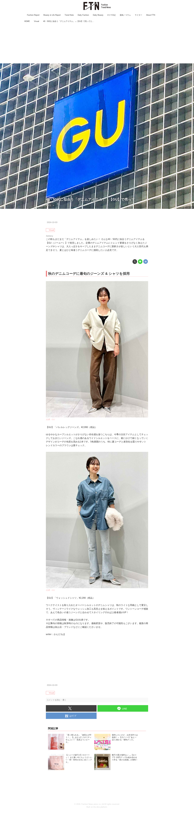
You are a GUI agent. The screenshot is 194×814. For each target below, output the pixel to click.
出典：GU (50, 419)
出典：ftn (189, 208)
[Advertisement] (97, 43)
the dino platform (100, 807)
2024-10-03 (52, 222)
